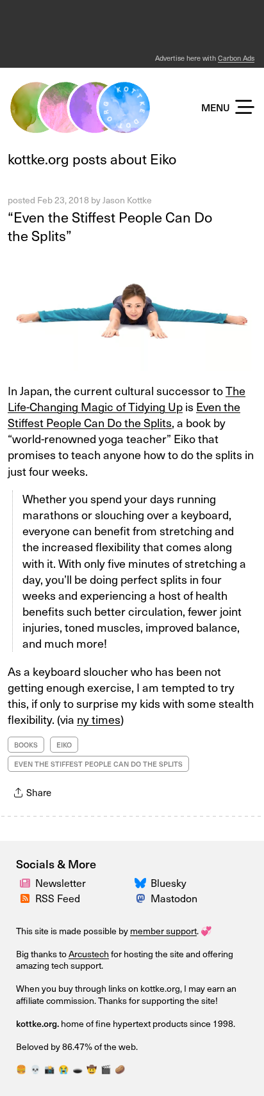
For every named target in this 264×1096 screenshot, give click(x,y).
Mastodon (174, 898)
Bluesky (168, 882)
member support (163, 931)
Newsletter (60, 882)
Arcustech (89, 954)
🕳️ (77, 1069)
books (26, 744)
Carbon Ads (236, 58)
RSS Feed (57, 898)
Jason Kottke (127, 200)
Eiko (64, 744)
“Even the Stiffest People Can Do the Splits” (110, 226)
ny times (98, 719)
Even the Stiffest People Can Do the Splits (124, 414)
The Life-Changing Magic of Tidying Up (126, 398)
